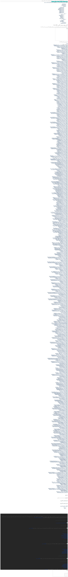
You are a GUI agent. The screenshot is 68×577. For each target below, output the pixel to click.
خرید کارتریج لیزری (65, 552)
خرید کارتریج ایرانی (65, 551)
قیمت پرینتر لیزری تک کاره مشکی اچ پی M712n (60, 79)
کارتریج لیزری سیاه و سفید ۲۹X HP (62, 98)
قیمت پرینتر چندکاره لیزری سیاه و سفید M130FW (60, 84)
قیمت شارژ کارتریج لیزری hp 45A (63, 161)
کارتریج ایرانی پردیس (64, 535)
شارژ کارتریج (66, 534)
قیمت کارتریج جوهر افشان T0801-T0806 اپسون (60, 238)
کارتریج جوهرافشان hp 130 (63, 410)
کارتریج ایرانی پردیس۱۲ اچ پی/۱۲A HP (62, 383)
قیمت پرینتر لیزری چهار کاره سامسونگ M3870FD (60, 177)
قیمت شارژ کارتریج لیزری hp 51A (63, 151)
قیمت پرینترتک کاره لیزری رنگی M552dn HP (61, 45)
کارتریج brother (65, 564)
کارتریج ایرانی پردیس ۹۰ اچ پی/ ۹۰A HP (62, 291)
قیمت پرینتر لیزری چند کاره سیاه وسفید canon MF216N (59, 113)
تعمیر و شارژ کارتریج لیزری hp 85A (62, 111)
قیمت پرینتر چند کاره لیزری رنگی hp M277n (61, 457)
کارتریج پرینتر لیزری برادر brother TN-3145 (61, 436)
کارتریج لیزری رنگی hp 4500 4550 (62, 150)
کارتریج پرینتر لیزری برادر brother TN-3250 (61, 412)
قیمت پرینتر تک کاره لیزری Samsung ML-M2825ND (60, 182)
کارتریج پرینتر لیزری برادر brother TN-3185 (61, 429)
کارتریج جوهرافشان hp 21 (64, 399)
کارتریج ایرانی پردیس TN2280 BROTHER (61, 249)
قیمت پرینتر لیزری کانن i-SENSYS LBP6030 (61, 134)
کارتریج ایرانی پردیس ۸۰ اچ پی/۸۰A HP (62, 360)
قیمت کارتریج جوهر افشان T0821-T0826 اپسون (60, 232)
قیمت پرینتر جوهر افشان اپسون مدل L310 (61, 217)
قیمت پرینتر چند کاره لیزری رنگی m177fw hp (61, 452)
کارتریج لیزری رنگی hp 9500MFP (63, 140)
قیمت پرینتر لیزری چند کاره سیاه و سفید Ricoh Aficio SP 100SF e (58, 262)
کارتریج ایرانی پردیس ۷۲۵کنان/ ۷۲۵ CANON (61, 309)
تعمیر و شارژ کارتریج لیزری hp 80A (62, 121)
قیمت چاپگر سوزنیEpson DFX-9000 (62, 209)
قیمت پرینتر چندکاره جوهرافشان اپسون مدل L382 (60, 230)
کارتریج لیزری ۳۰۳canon (64, 251)
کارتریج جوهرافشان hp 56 (64, 463)
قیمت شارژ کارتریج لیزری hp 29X (63, 76)
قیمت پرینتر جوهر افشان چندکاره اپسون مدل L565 (60, 243)
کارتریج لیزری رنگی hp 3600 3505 (62, 195)
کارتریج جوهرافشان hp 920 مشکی (62, 344)
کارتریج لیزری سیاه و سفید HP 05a (62, 479)
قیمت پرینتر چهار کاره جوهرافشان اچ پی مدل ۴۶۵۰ (60, 482)
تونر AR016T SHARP (64, 490)
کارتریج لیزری (66, 536)
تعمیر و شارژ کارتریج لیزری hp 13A (62, 465)
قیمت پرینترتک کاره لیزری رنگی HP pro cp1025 (60, 397)
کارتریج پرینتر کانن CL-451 (64, 288)
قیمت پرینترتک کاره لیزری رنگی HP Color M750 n (60, 445)
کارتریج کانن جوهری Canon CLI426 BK (62, 346)
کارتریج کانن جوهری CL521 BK (63, 301)
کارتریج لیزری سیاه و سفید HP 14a (62, 492)
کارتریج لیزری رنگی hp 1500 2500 (62, 143)
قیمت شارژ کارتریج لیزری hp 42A (63, 171)
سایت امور (46, 569)
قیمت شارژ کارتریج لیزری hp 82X (63, 116)
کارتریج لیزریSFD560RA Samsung (62, 389)
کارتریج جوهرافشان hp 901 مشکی (62, 320)
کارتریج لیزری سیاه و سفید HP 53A (62, 61)
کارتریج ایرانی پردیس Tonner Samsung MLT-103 (60, 408)
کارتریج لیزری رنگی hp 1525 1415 (62, 201)
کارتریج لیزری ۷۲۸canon (64, 275)
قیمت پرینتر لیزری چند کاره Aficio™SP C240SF (60, 286)
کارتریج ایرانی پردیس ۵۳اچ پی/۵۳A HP (62, 354)
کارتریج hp (66, 563)
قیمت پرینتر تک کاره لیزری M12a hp (62, 204)
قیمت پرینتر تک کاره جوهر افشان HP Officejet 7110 (60, 468)
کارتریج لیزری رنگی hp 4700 (63, 180)
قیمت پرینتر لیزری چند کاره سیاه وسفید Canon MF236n (59, 127)
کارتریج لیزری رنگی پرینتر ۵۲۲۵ (63, 129)
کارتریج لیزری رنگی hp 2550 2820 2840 (61, 190)
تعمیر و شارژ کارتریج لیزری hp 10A (62, 52)
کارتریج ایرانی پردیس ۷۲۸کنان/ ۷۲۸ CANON (61, 302)
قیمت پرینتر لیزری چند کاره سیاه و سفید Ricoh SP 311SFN (59, 267)
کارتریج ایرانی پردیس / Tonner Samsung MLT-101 (60, 421)
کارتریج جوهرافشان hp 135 (63, 317)
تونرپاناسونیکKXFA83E (64, 442)
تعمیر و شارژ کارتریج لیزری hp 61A (62, 137)
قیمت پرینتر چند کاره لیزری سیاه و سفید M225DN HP (60, 362)
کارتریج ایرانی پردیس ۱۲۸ (64, 391)
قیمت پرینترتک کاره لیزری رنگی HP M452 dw (61, 420)
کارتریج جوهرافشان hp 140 (63, 386)
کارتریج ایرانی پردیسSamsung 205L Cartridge (60, 415)
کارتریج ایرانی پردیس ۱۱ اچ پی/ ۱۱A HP (62, 259)
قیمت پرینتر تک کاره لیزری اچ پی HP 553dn (61, 95)
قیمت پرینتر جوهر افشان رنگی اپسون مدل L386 (60, 224)
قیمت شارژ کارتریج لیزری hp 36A (63, 82)
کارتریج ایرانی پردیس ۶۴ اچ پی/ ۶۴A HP (62, 278)
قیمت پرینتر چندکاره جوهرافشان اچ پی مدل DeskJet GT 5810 (58, 489)
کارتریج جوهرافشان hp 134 (63, 458)
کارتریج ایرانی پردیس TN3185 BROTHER (61, 400)
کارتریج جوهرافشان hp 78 (64, 428)
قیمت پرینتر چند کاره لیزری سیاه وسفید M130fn (60, 89)
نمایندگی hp (66, 550)
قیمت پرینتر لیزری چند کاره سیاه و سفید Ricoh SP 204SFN (59, 277)
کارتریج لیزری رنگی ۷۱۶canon (63, 256)
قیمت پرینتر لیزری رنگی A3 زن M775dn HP (61, 325)
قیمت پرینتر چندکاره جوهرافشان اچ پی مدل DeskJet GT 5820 (58, 473)
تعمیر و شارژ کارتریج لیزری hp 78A (62, 126)
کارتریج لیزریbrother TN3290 (63, 423)
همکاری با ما (66, 549)
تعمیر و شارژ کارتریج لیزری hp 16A (62, 58)
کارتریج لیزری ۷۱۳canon (64, 241)
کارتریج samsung (65, 565)
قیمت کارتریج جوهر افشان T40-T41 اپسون (61, 211)
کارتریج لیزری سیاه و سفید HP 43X (62, 71)
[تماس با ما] (60, 576)
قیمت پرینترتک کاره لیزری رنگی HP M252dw (61, 407)
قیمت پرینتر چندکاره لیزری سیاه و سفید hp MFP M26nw (59, 296)
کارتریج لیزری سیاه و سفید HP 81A (62, 124)
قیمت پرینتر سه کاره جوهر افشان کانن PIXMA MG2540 (59, 159)
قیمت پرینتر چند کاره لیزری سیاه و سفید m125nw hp (60, 304)
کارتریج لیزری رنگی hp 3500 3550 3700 (61, 153)
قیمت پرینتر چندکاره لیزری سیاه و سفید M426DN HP (60, 355)
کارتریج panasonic (65, 566)
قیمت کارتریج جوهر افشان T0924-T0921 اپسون (60, 219)
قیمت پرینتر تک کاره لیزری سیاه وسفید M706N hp (60, 74)
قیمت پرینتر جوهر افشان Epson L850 (62, 240)
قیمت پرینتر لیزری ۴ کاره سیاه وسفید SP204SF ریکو (60, 272)
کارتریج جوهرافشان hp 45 (64, 434)
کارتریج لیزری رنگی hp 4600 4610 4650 (61, 214)
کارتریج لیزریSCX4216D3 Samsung (62, 370)
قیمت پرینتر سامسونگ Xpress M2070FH (61, 174)
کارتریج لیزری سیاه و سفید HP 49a (62, 66)
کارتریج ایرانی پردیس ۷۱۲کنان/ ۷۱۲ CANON (61, 322)
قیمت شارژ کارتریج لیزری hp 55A (63, 142)
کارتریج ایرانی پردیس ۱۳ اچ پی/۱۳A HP (62, 368)
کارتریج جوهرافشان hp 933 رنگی (63, 339)
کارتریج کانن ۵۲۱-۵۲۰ (64, 312)
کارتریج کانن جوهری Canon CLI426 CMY (61, 336)
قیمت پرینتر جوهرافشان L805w (63, 196)
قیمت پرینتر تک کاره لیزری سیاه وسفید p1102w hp (60, 216)
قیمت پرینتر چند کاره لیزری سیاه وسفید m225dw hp (60, 375)
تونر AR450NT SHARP (64, 460)
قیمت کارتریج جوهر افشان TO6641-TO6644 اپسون (60, 193)
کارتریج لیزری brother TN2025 (63, 402)
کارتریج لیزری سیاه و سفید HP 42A (62, 81)
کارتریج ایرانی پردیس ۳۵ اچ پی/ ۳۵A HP (62, 264)
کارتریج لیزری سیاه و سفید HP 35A (62, 90)
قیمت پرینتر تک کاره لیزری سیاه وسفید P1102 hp (60, 68)
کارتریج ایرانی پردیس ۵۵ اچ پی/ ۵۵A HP (62, 269)
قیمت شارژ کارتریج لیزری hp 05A (63, 487)
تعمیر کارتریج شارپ (65, 73)
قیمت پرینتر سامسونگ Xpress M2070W (62, 164)
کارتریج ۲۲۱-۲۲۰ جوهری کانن (63, 352)
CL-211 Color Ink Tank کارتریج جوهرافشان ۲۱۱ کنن (60, 323)
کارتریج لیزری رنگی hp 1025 (63, 135)
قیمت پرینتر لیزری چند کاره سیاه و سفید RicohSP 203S (59, 280)
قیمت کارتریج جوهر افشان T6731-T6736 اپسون (60, 188)
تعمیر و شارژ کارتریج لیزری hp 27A (62, 69)
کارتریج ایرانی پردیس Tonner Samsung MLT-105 (60, 450)
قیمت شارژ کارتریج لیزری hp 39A (63, 92)
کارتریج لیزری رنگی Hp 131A (63, 227)
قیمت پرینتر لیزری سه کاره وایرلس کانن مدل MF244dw (59, 156)
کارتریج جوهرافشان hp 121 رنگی (63, 357)
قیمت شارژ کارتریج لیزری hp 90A (63, 108)
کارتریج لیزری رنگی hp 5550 (63, 233)
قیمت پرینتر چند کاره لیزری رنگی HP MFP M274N (60, 331)
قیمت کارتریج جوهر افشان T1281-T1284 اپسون (60, 225)
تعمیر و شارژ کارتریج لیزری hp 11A (62, 481)
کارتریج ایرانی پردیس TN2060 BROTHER (61, 394)
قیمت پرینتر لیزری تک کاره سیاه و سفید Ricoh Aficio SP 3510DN (58, 293)
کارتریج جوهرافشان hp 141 (63, 447)
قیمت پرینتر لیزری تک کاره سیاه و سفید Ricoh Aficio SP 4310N (58, 299)
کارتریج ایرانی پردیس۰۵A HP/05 (63, 347)
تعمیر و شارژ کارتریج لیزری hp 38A (62, 87)
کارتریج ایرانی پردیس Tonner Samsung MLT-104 (60, 426)
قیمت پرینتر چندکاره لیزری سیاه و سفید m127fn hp (60, 338)
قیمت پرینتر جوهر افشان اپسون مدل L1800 (61, 248)
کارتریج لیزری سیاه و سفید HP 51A (62, 50)
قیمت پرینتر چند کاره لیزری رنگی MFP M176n (61, 315)
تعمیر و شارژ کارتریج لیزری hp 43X (62, 166)
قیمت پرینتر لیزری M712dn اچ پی (63, 105)
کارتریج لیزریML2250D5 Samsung (62, 384)
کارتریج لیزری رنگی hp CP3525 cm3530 (61, 172)
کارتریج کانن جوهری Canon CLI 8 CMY (62, 330)
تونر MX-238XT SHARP (64, 471)
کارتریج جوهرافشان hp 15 (64, 381)
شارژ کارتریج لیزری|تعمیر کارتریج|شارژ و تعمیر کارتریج (59, 212)
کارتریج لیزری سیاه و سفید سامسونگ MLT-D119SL (60, 392)
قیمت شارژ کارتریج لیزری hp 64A (63, 132)
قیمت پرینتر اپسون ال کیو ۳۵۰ (63, 235)
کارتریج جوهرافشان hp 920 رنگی (63, 439)
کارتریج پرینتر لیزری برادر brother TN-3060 (61, 405)
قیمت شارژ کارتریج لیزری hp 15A (63, 47)
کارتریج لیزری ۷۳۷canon (64, 270)
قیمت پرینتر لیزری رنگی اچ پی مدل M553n (61, 100)
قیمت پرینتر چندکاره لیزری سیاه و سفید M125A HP (60, 310)
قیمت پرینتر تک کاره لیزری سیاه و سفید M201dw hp (60, 63)
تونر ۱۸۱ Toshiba (65, 53)
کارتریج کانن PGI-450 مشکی (63, 294)
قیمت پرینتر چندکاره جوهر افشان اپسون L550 (61, 187)
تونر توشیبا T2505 (65, 60)
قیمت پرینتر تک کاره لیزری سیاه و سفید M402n (61, 198)
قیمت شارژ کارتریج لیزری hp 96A (63, 97)
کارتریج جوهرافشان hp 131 (63, 307)
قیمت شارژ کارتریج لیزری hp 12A (63, 476)
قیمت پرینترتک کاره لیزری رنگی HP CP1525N (61, 431)
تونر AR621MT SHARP (64, 466)
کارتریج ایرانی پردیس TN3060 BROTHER (61, 254)
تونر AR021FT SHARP (64, 484)
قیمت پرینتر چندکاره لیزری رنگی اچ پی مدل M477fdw (60, 55)
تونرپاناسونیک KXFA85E (64, 455)
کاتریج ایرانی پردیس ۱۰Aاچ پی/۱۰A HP (62, 328)
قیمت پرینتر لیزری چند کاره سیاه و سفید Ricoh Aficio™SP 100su (58, 257)
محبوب (65, 507)
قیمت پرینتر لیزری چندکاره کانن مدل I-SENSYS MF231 (59, 148)
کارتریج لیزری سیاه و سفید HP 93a (62, 114)
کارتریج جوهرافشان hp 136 (63, 453)
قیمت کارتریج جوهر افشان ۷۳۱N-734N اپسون (61, 206)
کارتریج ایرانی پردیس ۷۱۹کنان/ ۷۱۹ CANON (61, 314)
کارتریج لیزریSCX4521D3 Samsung (62, 365)
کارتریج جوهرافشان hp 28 (64, 367)
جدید (65, 508)
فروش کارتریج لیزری (64, 537)
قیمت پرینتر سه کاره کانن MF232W (62, 145)
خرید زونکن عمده (65, 533)
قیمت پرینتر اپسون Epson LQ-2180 (62, 203)
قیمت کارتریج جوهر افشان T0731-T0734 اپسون (60, 179)
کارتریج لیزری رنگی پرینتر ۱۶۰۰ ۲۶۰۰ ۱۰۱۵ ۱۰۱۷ (60, 158)
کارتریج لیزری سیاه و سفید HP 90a (62, 119)
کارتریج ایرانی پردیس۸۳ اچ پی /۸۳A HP (62, 341)
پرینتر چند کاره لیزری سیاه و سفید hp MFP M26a (60, 222)
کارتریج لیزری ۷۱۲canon (64, 246)
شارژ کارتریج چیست (65, 553)
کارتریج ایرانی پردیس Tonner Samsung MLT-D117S (60, 444)
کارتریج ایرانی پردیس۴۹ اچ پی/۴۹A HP (62, 373)
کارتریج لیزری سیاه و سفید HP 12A (62, 474)
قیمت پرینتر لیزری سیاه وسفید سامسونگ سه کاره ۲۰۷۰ (59, 169)
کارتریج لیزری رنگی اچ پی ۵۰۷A (63, 185)
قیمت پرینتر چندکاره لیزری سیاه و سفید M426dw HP (60, 283)
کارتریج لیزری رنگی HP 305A (63, 167)
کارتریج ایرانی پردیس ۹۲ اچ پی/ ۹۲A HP (62, 285)
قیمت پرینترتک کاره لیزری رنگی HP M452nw (61, 413)
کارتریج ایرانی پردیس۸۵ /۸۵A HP (63, 378)
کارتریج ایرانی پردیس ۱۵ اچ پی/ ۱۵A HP (62, 333)
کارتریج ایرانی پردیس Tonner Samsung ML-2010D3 (60, 437)
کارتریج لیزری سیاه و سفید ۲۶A (63, 106)
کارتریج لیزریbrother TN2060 (63, 418)
